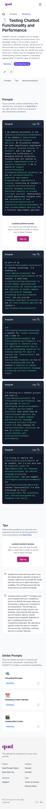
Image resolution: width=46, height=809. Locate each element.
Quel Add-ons (8, 772)
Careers (28, 768)
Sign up (23, 239)
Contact (28, 772)
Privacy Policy (31, 786)
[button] (41, 4)
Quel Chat (31, 106)
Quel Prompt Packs (10, 768)
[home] (8, 4)
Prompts (7, 80)
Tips (17, 80)
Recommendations (30, 80)
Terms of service (32, 782)
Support (5, 782)
